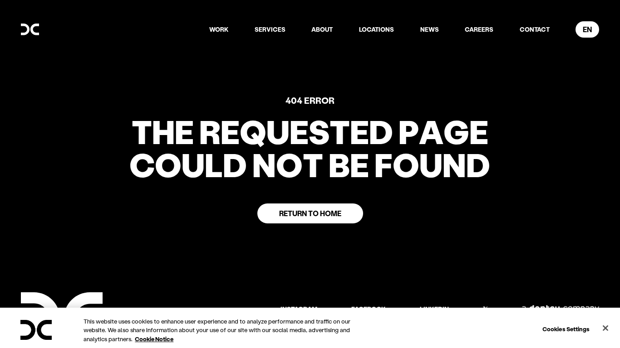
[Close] (605, 328)
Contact (535, 29)
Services (270, 29)
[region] (310, 328)
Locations (376, 29)
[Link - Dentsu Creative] (30, 29)
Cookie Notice (154, 339)
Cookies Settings (566, 328)
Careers (479, 29)
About (322, 29)
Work (218, 29)
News (429, 29)
